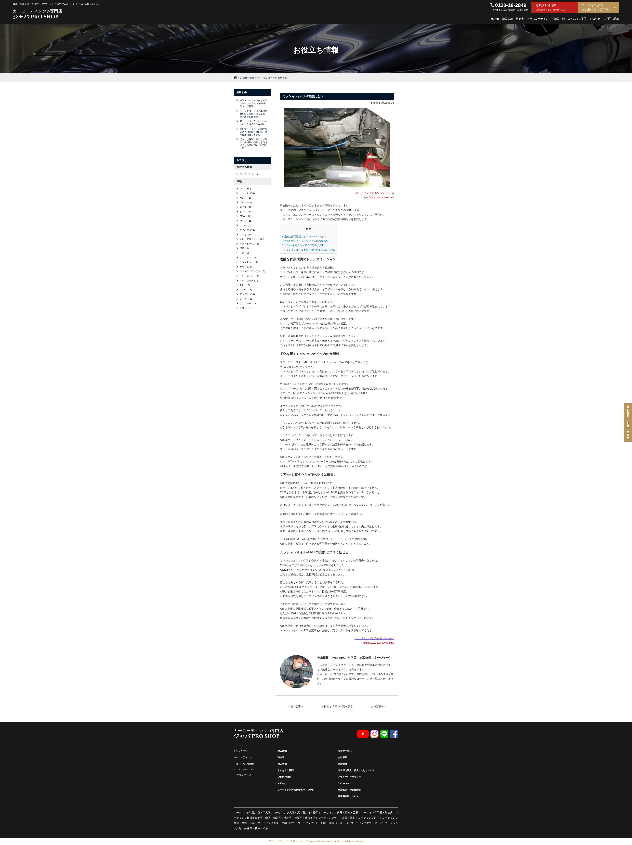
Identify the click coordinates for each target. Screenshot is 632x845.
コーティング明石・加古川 (377, 812)
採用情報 (342, 763)
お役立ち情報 (244, 167)
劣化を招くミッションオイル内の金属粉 (305, 241)
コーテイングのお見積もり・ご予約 (295, 789)
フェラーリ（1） (248, 303)
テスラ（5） (246, 308)
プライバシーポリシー (349, 776)
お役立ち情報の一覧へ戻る (337, 706)
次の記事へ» (377, 706)
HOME (495, 18)
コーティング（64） (250, 174)
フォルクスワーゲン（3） (253, 271)
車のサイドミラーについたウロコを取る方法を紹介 (253, 123)
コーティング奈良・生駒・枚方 (276, 823)
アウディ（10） (248, 294)
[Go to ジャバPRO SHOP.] (235, 77)
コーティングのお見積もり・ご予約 (595, 7)
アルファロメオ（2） (251, 280)
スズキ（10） (247, 234)
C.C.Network (345, 783)
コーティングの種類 (245, 764)
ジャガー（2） (247, 298)
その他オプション (244, 775)
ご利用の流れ (611, 18)
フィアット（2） (248, 257)
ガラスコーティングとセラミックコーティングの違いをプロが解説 (253, 103)
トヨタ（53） (247, 211)
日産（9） (245, 248)
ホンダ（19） (247, 197)
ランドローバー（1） (251, 276)
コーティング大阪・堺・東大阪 (252, 812)
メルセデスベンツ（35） (252, 239)
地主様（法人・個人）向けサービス (356, 770)
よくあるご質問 (577, 18)
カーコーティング (243, 757)
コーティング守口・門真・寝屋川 (317, 823)
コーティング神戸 (368, 817)
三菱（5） (245, 253)
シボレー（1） (247, 188)
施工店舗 (507, 18)
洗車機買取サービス (348, 796)
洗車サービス (345, 750)
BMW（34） (246, 216)
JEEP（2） (245, 285)
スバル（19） (247, 207)
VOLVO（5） (246, 289)
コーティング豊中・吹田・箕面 (336, 817)
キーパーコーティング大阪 (356, 823)
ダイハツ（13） (248, 230)
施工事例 (559, 18)
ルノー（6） (246, 225)
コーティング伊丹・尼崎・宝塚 (339, 812)
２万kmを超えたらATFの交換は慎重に (304, 245)
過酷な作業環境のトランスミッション (304, 236)
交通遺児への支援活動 (349, 789)
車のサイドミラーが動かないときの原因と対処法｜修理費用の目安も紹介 (253, 132)
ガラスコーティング (539, 18)
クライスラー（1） (249, 262)
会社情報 (342, 757)
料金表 (520, 18)
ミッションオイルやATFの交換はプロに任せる (308, 249)
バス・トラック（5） (251, 243)
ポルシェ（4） (247, 266)
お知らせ (595, 18)
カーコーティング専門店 (37, 14)
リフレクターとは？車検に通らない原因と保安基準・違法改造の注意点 (253, 114)
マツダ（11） (246, 220)
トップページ (241, 750)
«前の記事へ (296, 706)
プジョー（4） (247, 202)
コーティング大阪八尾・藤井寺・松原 (296, 812)
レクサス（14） (248, 193)
